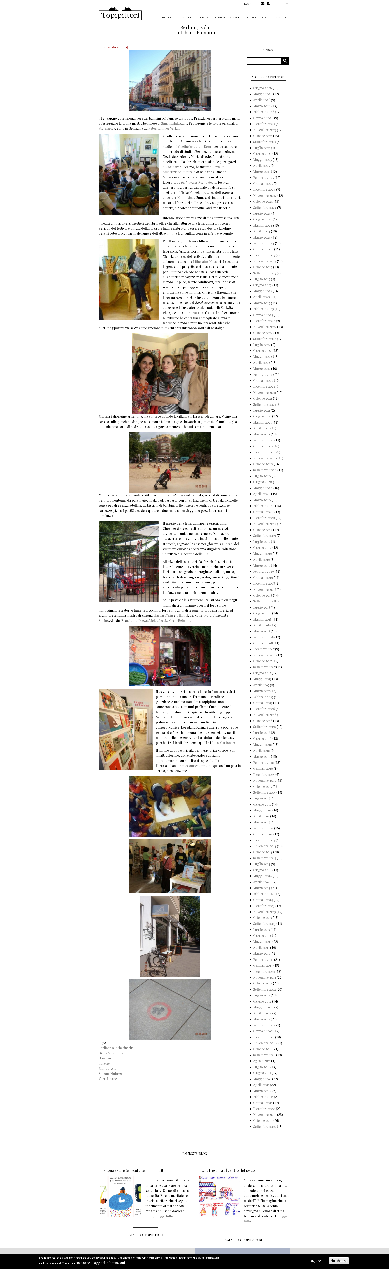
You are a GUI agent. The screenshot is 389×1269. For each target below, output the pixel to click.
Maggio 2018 (262, 619)
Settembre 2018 (264, 601)
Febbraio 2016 (263, 762)
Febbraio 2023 (263, 309)
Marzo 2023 (261, 303)
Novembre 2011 (264, 1043)
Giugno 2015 (262, 804)
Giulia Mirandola (111, 1053)
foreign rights (256, 17)
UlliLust (182, 615)
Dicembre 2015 (264, 774)
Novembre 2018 (264, 589)
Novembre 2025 (264, 130)
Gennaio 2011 (262, 1103)
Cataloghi (280, 17)
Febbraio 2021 (263, 440)
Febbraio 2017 (263, 697)
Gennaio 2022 (263, 380)
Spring (104, 620)
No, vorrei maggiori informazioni (100, 1263)
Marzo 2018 (261, 631)
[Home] (120, 13)
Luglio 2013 (261, 929)
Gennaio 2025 (263, 183)
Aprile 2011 (261, 1085)
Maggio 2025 (262, 159)
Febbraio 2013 (263, 959)
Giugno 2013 (262, 935)
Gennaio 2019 (263, 577)
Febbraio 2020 (263, 506)
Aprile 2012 (261, 1013)
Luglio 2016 (261, 732)
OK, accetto (318, 1261)
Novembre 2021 (264, 392)
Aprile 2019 (261, 559)
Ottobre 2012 (262, 983)
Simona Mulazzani (112, 1073)
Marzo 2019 (261, 565)
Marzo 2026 (262, 106)
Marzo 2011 (261, 1091)
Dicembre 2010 (264, 1108)
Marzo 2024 (262, 237)
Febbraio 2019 (263, 571)
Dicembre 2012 (264, 971)
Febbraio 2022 (263, 374)
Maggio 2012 (262, 1007)
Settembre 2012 (264, 989)
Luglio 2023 (261, 279)
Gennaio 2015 (263, 834)
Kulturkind (185, 197)
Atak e (201, 307)
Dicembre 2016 (264, 709)
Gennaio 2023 (263, 315)
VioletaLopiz (158, 620)
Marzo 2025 (261, 171)
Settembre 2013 (264, 923)
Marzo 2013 (261, 953)
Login (247, 3)
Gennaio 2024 (263, 249)
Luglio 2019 (261, 541)
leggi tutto (165, 1216)
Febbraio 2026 (263, 112)
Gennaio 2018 (263, 643)
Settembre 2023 (264, 273)
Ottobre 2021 (262, 398)
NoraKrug (195, 313)
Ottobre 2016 (262, 721)
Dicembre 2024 (264, 189)
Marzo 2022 (261, 368)
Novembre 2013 (264, 911)
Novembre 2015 (264, 780)
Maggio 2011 (262, 1079)
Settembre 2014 (264, 858)
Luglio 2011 (261, 1067)
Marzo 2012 (261, 1019)
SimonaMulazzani (174, 123)
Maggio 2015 (262, 810)
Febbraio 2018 (263, 637)
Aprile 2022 (261, 362)
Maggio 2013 (262, 941)
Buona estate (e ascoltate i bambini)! (133, 1170)
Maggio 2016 (262, 744)
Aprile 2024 (261, 231)
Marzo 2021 (261, 434)
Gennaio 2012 (263, 1031)
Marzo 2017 (261, 691)
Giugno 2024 (262, 219)
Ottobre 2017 (262, 661)
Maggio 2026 (262, 94)
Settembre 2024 (264, 207)
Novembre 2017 (264, 655)
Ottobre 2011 (262, 1049)
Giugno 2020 (262, 482)
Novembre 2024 (265, 195)
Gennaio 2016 (263, 768)
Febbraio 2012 (263, 1025)
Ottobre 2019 (262, 530)
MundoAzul (171, 167)
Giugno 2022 (262, 350)
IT (279, 3)
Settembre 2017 (264, 667)
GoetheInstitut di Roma (195, 146)
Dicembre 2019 (264, 518)
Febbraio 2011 (263, 1097)
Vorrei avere (108, 1078)
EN (286, 3)
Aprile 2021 (261, 428)
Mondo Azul (107, 1068)
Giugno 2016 (262, 738)
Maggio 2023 (262, 291)
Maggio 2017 (262, 679)
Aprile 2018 (261, 625)
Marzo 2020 (262, 500)
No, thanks (339, 1261)
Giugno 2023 (262, 285)
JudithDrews (138, 620)
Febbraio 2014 (263, 894)
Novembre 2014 (264, 846)
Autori (186, 17)
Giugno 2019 (262, 547)
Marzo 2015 (261, 822)
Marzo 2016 (261, 756)
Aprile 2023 (261, 297)
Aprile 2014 (261, 882)
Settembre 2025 (264, 142)
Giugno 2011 (262, 1073)
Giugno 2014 (262, 870)
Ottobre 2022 (263, 333)
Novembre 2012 (264, 977)
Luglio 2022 (261, 344)
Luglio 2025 (261, 148)
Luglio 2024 (262, 213)
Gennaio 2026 (263, 118)
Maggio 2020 (263, 488)
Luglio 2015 (261, 798)
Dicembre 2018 (264, 583)
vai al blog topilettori (243, 1240)
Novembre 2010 (264, 1114)
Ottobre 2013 (262, 917)
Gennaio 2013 (263, 965)
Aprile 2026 (261, 100)
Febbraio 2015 (263, 828)
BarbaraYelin (163, 615)
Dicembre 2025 (264, 124)
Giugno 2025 (262, 153)
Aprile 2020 (261, 494)
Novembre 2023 (264, 261)
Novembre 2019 (264, 524)
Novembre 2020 (265, 458)
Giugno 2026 (262, 88)
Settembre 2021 (264, 404)
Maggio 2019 (262, 553)
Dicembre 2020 (264, 452)
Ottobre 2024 (263, 201)
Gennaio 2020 (263, 512)
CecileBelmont (180, 620)
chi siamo (167, 17)
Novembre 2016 (264, 715)
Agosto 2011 (261, 1061)
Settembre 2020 (265, 470)
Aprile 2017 (261, 685)
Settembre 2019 (264, 535)
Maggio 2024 (262, 225)
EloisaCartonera (224, 742)
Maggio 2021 (262, 422)
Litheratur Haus (205, 261)
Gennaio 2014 (263, 900)
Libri (203, 17)
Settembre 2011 (264, 1055)
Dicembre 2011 (263, 1037)
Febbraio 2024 (263, 243)
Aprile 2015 (261, 816)
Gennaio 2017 (262, 703)
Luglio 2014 (261, 864)
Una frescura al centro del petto (228, 1170)
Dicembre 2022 (264, 321)
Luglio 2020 (262, 476)
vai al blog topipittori (145, 1235)
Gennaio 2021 (263, 446)
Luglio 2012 (261, 995)
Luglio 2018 (261, 607)
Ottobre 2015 (262, 786)
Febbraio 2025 (263, 177)
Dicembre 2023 (264, 255)
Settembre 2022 (264, 339)
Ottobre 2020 (263, 464)
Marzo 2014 (261, 888)
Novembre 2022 (264, 327)
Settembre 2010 (264, 1126)
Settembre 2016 (264, 726)
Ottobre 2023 (262, 267)
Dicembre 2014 (264, 840)
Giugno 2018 (262, 613)
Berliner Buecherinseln (116, 1048)
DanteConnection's (192, 766)
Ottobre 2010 (263, 1120)
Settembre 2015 (264, 792)
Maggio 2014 (262, 876)
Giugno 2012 (262, 1001)
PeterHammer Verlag (164, 128)
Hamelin (105, 1058)
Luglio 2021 (261, 410)
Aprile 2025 (261, 165)
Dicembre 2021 (264, 386)
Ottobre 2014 (262, 852)
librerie (104, 1063)
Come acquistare (226, 17)
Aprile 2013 (261, 947)
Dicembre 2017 (263, 649)
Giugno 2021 (262, 416)
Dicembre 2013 (264, 906)
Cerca (286, 61)
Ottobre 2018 (262, 595)
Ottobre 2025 (262, 136)
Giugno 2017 (262, 673)
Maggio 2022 (262, 356)
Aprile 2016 (261, 750)
